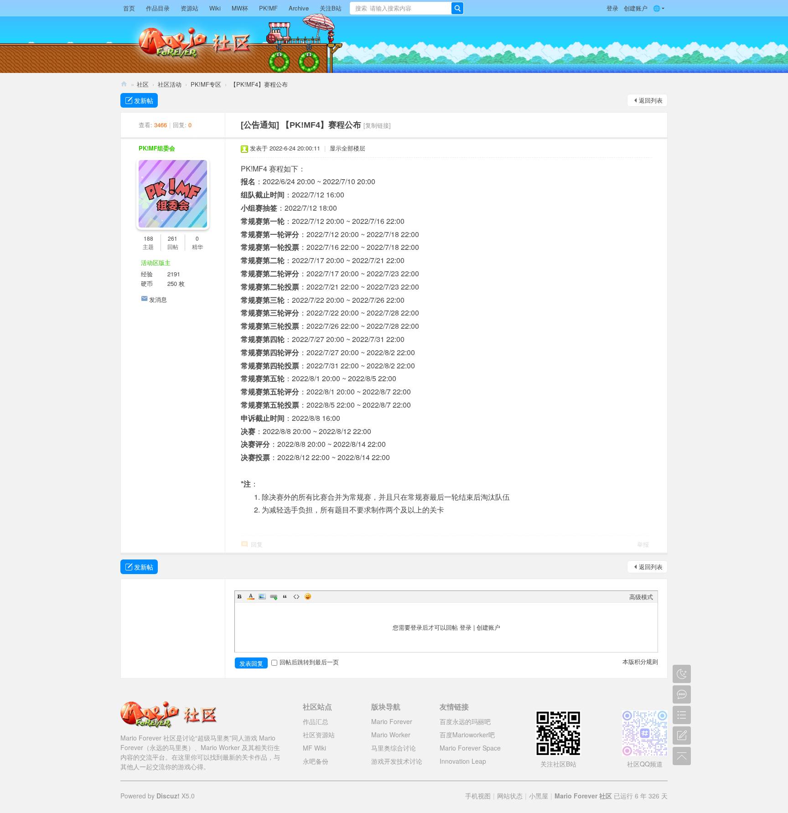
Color (250, 596)
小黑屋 (538, 795)
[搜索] (457, 8)
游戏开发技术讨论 (396, 761)
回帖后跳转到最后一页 (309, 662)
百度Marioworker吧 (467, 734)
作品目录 (158, 8)
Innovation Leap (463, 761)
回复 (257, 544)
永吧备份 (315, 761)
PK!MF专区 (206, 84)
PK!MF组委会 (157, 148)
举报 (643, 544)
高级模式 (641, 596)
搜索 (361, 8)
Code (296, 596)
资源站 (189, 8)
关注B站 (331, 8)
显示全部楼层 (347, 148)
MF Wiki (314, 747)
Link (273, 596)
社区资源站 (319, 734)
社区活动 (169, 84)
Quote (285, 596)
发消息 (158, 299)
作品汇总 (315, 721)
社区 (143, 84)
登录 (612, 8)
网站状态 (510, 795)
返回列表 (651, 100)
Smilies (307, 596)
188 (148, 238)
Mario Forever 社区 (124, 84)
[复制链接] (377, 125)
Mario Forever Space (470, 747)
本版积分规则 (640, 661)
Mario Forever (391, 721)
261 (172, 238)
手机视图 (478, 795)
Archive (299, 8)
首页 (129, 8)
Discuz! (168, 795)
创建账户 (636, 8)
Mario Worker (390, 734)
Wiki (215, 8)
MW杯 (240, 8)
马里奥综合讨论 (393, 747)
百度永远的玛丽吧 (465, 721)
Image (262, 596)
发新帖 (143, 100)
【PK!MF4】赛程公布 (259, 84)
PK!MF (268, 8)
